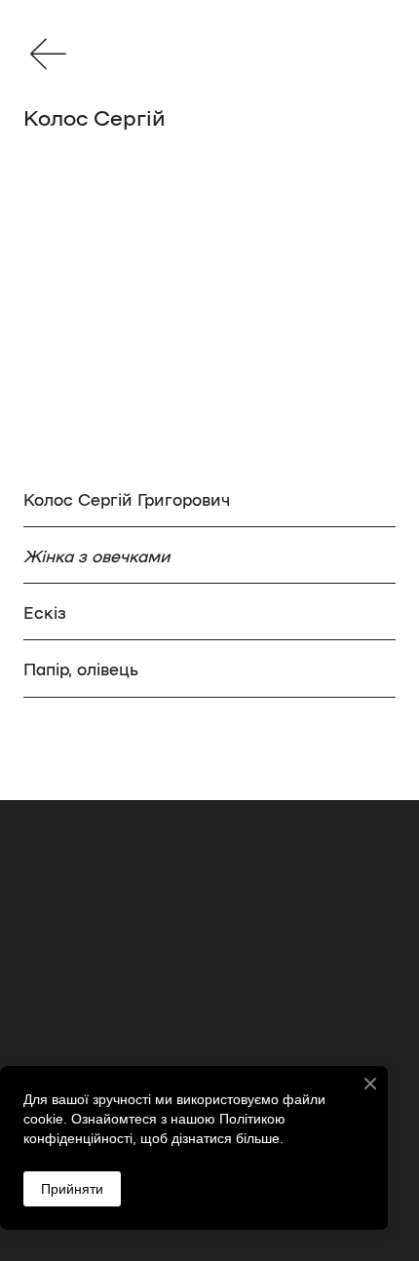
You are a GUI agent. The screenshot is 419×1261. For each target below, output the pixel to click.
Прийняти (72, 1189)
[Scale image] (209, 318)
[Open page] (47, 53)
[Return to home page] (209, 972)
